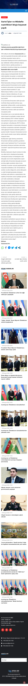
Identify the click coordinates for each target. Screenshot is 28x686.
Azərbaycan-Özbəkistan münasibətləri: (13, 404)
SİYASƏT (4, 17)
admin (9, 33)
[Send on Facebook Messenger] (9, 247)
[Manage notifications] (24, 682)
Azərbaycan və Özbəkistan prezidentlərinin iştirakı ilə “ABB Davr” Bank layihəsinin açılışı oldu (13, 571)
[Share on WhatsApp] (2, 247)
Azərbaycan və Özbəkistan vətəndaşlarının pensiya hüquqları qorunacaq (11, 459)
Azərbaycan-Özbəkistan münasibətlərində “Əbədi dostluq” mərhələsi (11, 601)
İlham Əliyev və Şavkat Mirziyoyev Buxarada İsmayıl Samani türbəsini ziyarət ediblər (11, 377)
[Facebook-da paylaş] (6, 247)
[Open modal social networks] (19, 247)
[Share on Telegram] (16, 247)
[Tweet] (12, 247)
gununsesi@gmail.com (8, 643)
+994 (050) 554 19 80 (8, 640)
